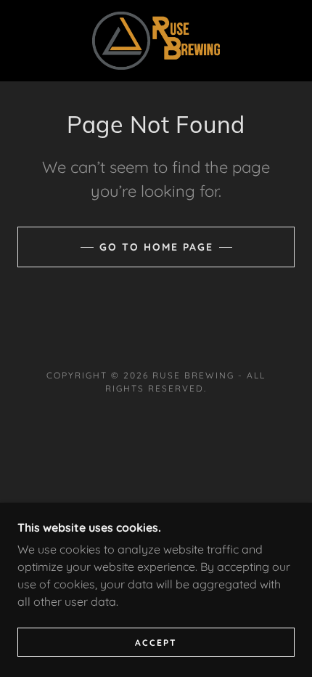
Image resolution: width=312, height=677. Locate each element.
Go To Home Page (156, 247)
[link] (156, 41)
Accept (156, 642)
